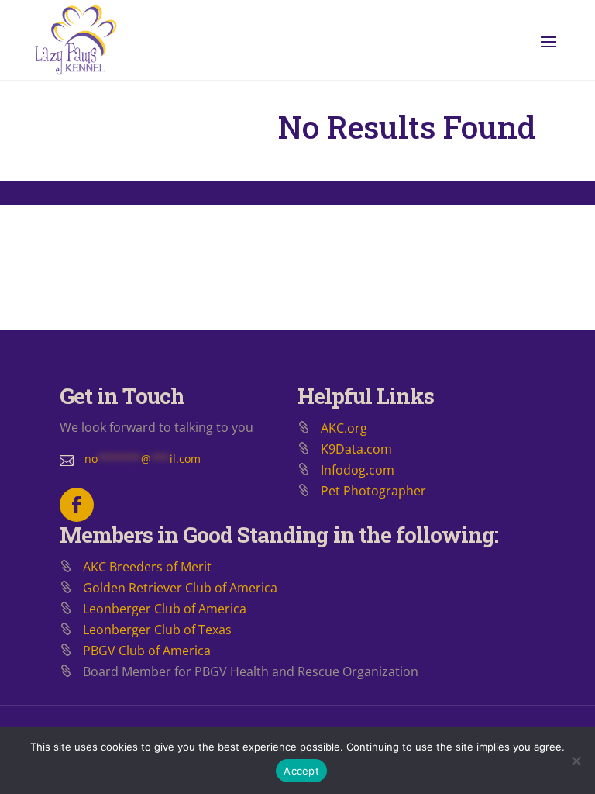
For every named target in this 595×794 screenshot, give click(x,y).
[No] (575, 760)
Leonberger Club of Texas (157, 629)
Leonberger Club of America (164, 608)
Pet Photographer (373, 490)
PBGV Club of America (147, 650)
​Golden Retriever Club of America (180, 587)
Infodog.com (357, 469)
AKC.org (344, 428)
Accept (301, 771)
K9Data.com (356, 448)
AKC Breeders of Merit (147, 566)
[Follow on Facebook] (77, 505)
